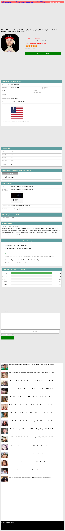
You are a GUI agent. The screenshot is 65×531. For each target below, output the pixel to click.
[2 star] (29, 46)
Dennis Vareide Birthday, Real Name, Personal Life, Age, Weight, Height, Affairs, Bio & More (32, 437)
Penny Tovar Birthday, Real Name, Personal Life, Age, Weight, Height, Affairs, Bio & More (31, 421)
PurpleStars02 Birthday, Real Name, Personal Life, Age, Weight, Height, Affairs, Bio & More (31, 372)
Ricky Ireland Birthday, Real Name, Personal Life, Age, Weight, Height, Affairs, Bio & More (31, 428)
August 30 (13, 87)
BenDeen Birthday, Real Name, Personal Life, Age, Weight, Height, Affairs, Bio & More (30, 469)
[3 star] (31, 46)
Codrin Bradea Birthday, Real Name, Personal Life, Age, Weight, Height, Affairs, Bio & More (32, 380)
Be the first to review (43, 53)
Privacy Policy (11, 522)
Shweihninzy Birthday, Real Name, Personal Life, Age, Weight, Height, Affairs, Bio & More (31, 404)
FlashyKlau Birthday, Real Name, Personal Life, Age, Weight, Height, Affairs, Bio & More (31, 445)
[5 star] (36, 46)
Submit (4, 338)
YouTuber (41, 2)
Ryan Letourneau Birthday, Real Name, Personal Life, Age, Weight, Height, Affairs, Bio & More (32, 388)
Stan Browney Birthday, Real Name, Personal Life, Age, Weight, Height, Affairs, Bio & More (31, 453)
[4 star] (34, 46)
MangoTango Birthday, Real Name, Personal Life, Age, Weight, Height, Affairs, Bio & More (31, 364)
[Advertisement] (32, 15)
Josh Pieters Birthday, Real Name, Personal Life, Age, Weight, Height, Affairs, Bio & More (31, 412)
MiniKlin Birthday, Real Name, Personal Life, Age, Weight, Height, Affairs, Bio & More (30, 477)
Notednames (7, 2)
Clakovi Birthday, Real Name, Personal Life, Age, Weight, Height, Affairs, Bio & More (30, 396)
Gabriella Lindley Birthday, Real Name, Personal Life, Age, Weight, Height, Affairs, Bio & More (32, 461)
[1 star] (27, 46)
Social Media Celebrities (25, 2)
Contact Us (4, 522)
